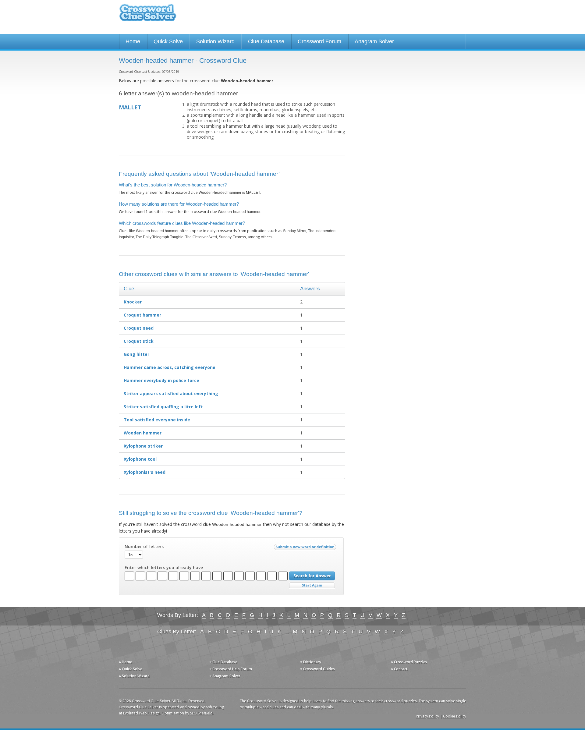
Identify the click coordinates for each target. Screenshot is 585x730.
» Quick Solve (130, 669)
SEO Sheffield (201, 713)
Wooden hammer (142, 433)
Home (133, 41)
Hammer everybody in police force (161, 380)
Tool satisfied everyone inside (157, 420)
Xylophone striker (143, 446)
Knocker (133, 302)
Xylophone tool (140, 459)
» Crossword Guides (317, 669)
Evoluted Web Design (141, 713)
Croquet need (139, 328)
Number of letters (144, 546)
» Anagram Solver (224, 676)
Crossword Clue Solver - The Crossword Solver (148, 15)
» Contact (399, 669)
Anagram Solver (374, 41)
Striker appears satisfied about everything (171, 393)
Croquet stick (139, 341)
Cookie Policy (454, 716)
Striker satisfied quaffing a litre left (163, 406)
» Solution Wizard (134, 676)
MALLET (130, 107)
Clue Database (266, 41)
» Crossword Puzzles (409, 661)
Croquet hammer (142, 315)
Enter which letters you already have (164, 567)
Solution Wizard (215, 41)
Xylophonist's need (144, 472)
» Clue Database (223, 661)
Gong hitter (136, 354)
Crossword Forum (319, 41)
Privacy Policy (427, 716)
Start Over (312, 585)
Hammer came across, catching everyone (169, 367)
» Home (125, 661)
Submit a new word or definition (306, 548)
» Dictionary (310, 661)
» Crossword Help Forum (230, 669)
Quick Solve (168, 41)
